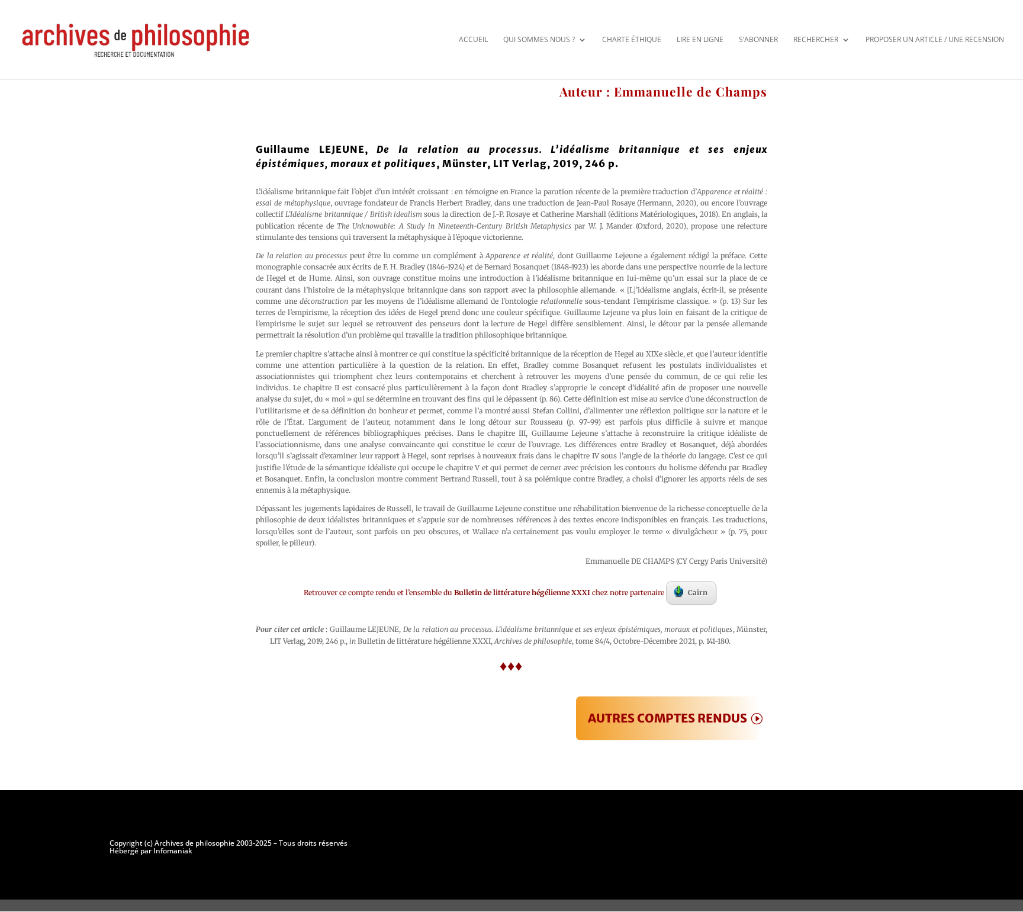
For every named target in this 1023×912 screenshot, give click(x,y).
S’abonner (758, 39)
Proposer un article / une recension (935, 39)
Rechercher (815, 39)
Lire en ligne (700, 39)
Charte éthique (631, 39)
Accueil (473, 39)
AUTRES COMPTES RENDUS (667, 718)
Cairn (697, 592)
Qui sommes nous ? (539, 39)
